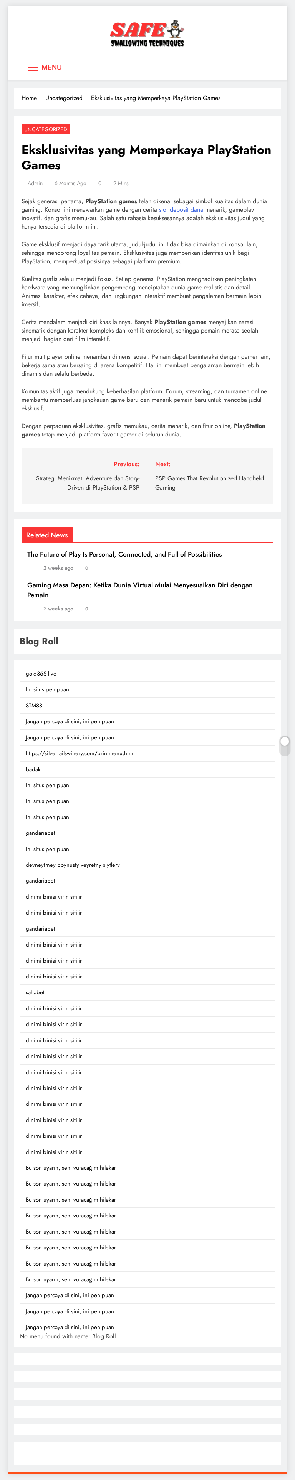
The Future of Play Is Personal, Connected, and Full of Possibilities (124, 554)
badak (33, 769)
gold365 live (41, 673)
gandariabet (40, 833)
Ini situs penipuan (47, 689)
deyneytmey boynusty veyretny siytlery (73, 865)
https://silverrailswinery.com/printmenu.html (80, 753)
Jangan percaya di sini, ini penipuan (70, 721)
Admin (35, 183)
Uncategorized (45, 129)
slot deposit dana (181, 209)
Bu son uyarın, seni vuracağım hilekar (71, 1168)
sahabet (35, 992)
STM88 (34, 705)
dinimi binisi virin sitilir (54, 897)
